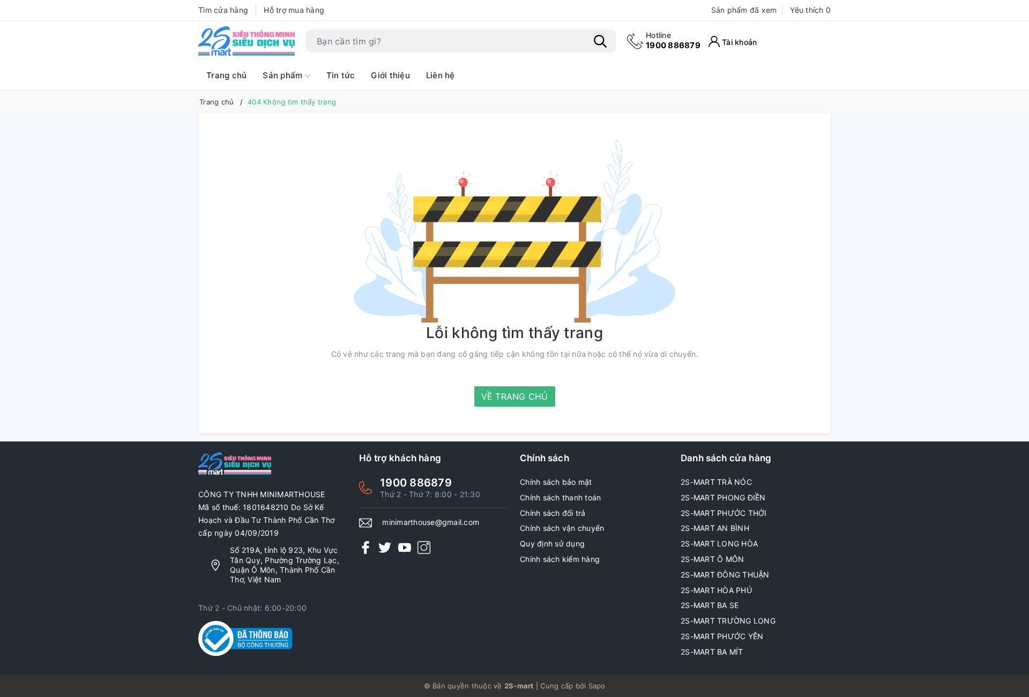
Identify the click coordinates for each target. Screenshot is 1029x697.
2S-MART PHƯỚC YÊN (722, 636)
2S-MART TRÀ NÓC (716, 481)
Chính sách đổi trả (553, 513)
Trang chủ (226, 75)
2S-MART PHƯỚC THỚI (724, 513)
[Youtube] (404, 546)
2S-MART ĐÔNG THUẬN (725, 574)
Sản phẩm (283, 75)
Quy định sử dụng (552, 543)
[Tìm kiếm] (600, 41)
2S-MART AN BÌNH (715, 528)
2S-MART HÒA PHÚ (716, 590)
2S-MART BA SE (710, 605)
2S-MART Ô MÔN (712, 559)
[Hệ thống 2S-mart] (246, 41)
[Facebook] (365, 546)
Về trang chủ (514, 396)
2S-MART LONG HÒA (719, 543)
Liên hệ (440, 75)
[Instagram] (423, 546)
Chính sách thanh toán (560, 497)
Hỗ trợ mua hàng (294, 9)
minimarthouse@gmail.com (430, 522)
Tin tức (340, 75)
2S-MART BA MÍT (712, 651)
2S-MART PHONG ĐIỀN (723, 497)
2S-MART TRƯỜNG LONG (728, 620)
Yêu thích (810, 9)
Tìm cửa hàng (223, 9)
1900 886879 (673, 40)
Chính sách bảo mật (556, 481)
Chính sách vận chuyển (562, 528)
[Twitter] (384, 546)
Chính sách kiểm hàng (560, 559)
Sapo (597, 685)
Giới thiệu (390, 75)
